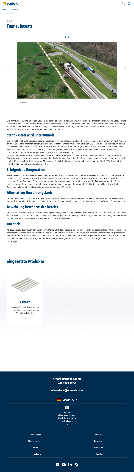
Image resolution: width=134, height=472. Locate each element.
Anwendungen (35, 434)
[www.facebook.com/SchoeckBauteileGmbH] (57, 464)
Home (5, 9)
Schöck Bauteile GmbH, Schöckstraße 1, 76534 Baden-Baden (67, 416)
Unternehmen (35, 454)
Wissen (35, 447)
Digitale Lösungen (35, 441)
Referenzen (14, 9)
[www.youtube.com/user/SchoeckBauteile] (64, 464)
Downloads (98, 441)
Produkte (98, 434)
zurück (13, 13)
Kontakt (99, 454)
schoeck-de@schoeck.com (67, 390)
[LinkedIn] (70, 464)
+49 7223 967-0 (67, 383)
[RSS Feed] (76, 464)
